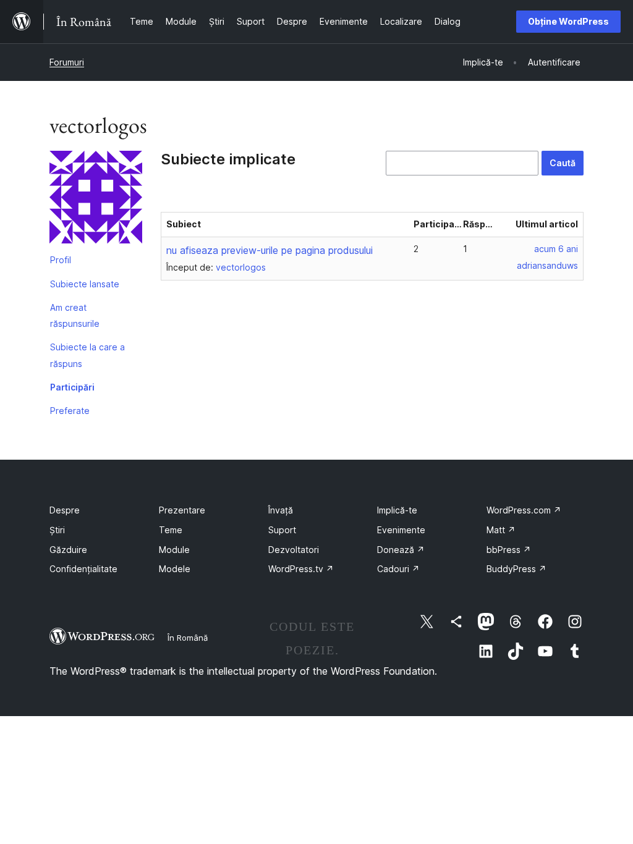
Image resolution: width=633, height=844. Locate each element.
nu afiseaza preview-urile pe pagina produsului (269, 250)
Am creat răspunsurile (75, 315)
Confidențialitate (83, 568)
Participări (72, 387)
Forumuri (66, 62)
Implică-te (397, 510)
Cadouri (398, 568)
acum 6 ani (556, 248)
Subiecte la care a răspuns (87, 355)
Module (174, 549)
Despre (64, 510)
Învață (280, 510)
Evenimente (401, 530)
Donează (401, 549)
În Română (188, 638)
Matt (501, 530)
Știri (57, 530)
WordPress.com (523, 510)
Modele (174, 568)
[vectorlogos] (95, 199)
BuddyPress (516, 568)
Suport (282, 530)
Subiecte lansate (84, 284)
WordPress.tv (301, 568)
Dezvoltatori (293, 549)
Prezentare (182, 510)
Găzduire (68, 549)
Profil (60, 260)
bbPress (508, 549)
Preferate (70, 410)
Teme (170, 530)
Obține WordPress (568, 21)
